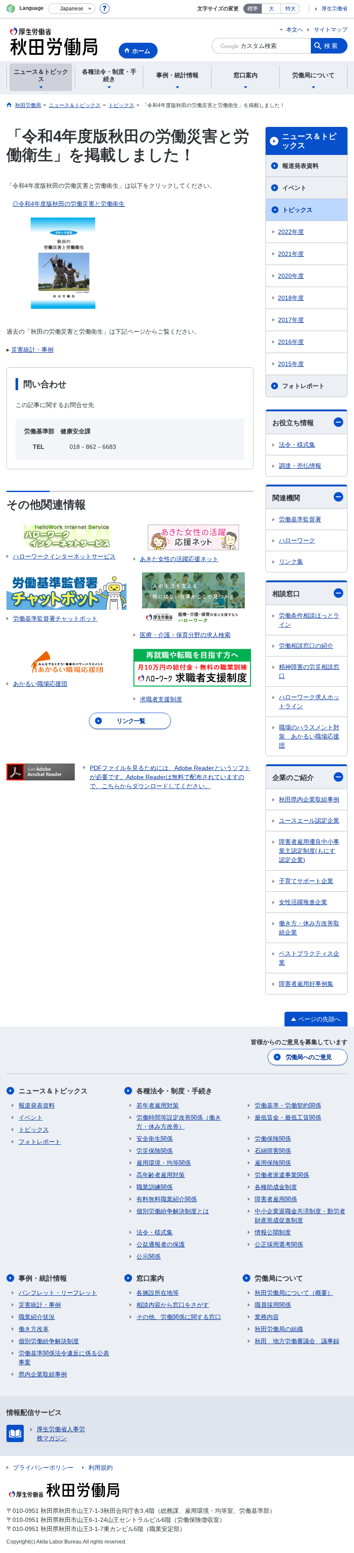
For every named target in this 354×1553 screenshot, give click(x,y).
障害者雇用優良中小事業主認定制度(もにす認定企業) (309, 850)
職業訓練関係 (154, 1187)
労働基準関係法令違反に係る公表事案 (64, 1358)
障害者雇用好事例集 (306, 983)
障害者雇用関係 (276, 1199)
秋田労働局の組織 (279, 1329)
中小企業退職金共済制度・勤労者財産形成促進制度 (300, 1216)
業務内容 (267, 1316)
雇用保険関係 (273, 1162)
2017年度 (291, 319)
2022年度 (291, 231)
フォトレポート (303, 385)
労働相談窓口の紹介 (306, 645)
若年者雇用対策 (157, 1105)
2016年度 (291, 341)
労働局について (279, 1278)
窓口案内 (150, 1278)
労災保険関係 (154, 1150)
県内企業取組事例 (43, 1374)
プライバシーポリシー (43, 1467)
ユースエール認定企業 (309, 820)
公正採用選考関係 (279, 1244)
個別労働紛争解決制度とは (172, 1211)
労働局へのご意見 (309, 1057)
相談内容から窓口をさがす (172, 1304)
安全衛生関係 (154, 1138)
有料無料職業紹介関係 (166, 1199)
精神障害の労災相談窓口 (309, 671)
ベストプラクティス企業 (309, 958)
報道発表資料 (300, 165)
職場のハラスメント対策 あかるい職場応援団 (309, 736)
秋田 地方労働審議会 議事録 (297, 1341)
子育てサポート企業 (306, 881)
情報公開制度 (273, 1232)
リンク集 (291, 561)
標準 (252, 9)
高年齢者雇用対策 (160, 1174)
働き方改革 (34, 1329)
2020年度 (291, 275)
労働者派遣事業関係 (282, 1174)
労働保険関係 (273, 1138)
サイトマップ (331, 29)
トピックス (297, 209)
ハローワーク (297, 540)
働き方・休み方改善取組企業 (309, 928)
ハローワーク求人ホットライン (309, 702)
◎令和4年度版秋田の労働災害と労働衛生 (69, 203)
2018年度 (291, 297)
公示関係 (148, 1256)
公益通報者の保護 (160, 1244)
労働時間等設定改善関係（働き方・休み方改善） (178, 1122)
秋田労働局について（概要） (294, 1292)
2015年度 (291, 363)
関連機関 (286, 498)
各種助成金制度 (276, 1187)
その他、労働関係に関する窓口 (178, 1316)
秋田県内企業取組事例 (309, 799)
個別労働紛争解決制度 (49, 1341)
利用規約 (100, 1467)
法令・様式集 (297, 444)
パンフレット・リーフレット (58, 1292)
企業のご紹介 (293, 777)
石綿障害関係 (273, 1150)
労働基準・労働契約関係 (288, 1105)
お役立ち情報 (293, 422)
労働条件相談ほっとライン (309, 620)
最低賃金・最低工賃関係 (288, 1117)
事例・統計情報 (43, 1278)
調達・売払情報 (300, 465)
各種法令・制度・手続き (174, 1091)
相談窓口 (286, 593)
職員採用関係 (273, 1304)
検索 (331, 45)
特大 (290, 9)
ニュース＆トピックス (309, 141)
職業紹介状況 (37, 1316)
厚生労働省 (335, 9)
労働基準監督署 (300, 519)
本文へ (294, 29)
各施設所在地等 (157, 1292)
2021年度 (291, 253)
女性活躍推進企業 (303, 902)
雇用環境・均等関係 (163, 1162)
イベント (294, 187)
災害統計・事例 (32, 349)
